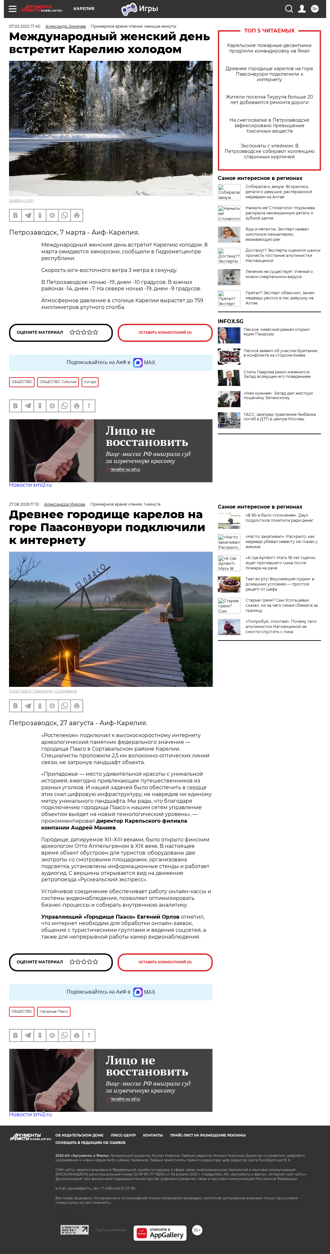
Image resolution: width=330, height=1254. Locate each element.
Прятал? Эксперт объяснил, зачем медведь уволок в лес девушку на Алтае (280, 297)
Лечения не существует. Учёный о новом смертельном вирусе (279, 274)
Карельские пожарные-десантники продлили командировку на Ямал (269, 48)
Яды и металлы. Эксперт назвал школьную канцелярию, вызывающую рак (277, 234)
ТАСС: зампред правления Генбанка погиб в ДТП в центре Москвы (280, 416)
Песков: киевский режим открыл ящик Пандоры (277, 331)
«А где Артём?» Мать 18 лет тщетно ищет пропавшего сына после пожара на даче (280, 562)
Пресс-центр (123, 1135)
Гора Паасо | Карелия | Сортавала (43, 690)
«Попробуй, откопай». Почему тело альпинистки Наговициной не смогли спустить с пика (281, 626)
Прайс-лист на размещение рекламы (208, 1135)
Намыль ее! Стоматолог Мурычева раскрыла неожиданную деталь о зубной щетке (280, 212)
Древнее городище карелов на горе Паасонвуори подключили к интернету (269, 74)
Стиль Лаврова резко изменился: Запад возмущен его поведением (277, 374)
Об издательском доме (79, 1135)
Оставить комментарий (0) (165, 333)
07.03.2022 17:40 (24, 26)
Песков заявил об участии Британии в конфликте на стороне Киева (280, 353)
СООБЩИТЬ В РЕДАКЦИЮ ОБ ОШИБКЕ (90, 1143)
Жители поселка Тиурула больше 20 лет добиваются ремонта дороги (269, 99)
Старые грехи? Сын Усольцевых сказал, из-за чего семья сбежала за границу (282, 605)
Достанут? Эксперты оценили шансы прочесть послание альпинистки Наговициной (283, 255)
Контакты (153, 1135)
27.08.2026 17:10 (24, 504)
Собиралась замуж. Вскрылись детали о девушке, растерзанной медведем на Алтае (279, 191)
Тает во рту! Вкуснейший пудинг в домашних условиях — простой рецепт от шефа (280, 584)
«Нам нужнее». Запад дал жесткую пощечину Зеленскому (278, 395)
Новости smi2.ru (30, 485)
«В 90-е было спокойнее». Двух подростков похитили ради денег (280, 518)
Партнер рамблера (111, 1230)
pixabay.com (21, 200)
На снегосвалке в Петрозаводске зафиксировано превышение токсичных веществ (269, 125)
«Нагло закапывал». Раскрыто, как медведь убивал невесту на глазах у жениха (282, 541)
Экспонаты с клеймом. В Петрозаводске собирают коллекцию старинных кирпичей (270, 151)
